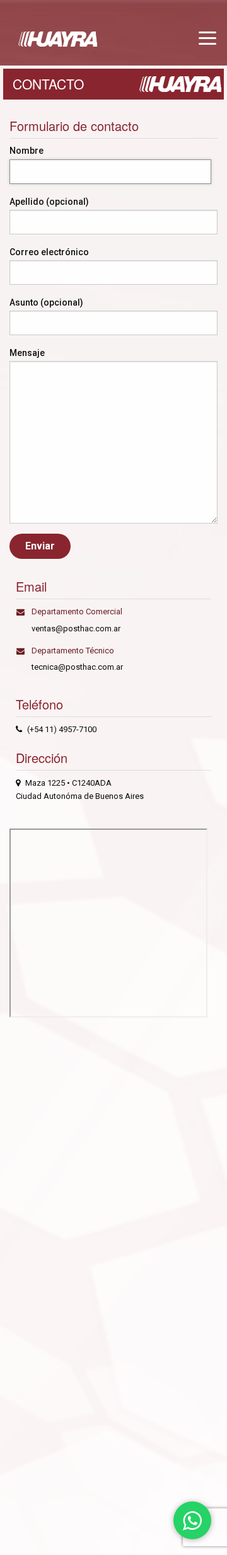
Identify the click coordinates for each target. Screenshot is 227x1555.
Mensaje (27, 353)
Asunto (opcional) (46, 302)
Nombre (26, 151)
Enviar (40, 546)
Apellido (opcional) (49, 202)
